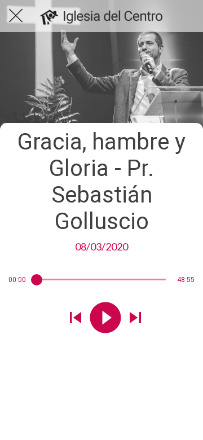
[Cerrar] (16, 16)
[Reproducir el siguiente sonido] (135, 318)
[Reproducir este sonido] (105, 318)
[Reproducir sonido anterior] (75, 318)
